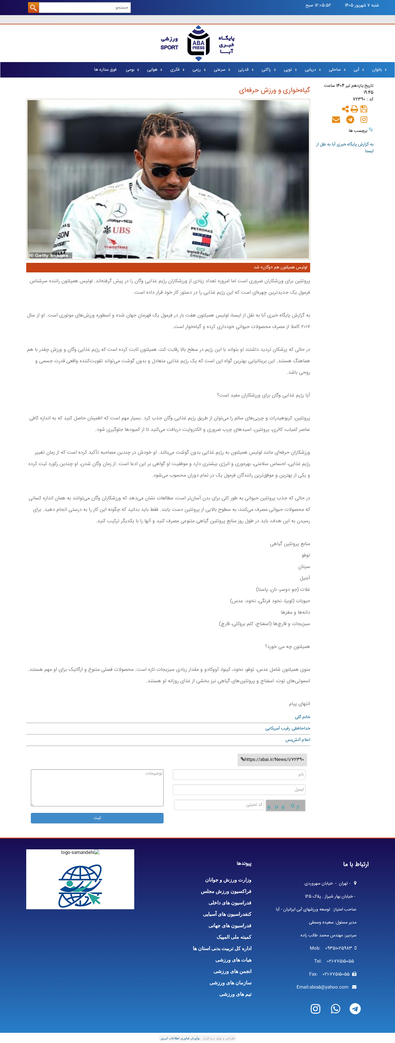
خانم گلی (302, 717)
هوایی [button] (152, 69)
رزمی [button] (197, 69)
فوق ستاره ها (105, 69)
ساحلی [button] (335, 69)
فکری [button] (175, 69)
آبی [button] (356, 69)
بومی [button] (130, 69)
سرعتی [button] (219, 69)
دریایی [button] (310, 69)
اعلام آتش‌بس (297, 740)
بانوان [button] (377, 69)
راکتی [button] (266, 69)
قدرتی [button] (243, 69)
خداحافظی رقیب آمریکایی (287, 728)
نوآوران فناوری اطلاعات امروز (180, 1038)
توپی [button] (288, 69)
